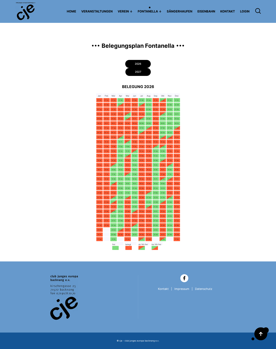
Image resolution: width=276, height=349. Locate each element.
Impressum (181, 289)
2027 (138, 71)
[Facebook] (184, 278)
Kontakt (163, 289)
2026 (138, 63)
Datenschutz (203, 289)
